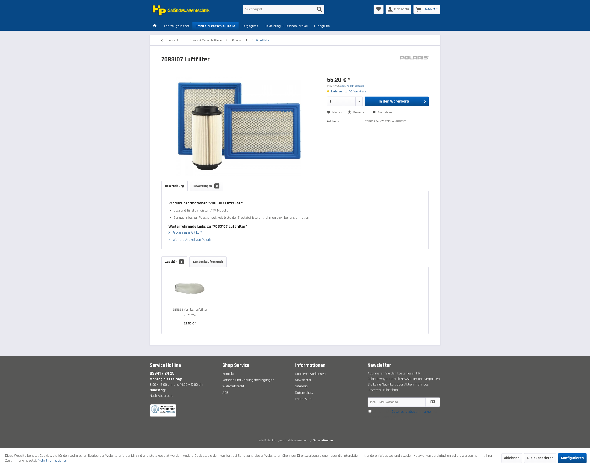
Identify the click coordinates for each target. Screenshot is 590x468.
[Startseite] (155, 26)
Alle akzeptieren (540, 458)
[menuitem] (283, 9)
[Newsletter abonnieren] (432, 402)
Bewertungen (205, 186)
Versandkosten (323, 440)
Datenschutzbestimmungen (412, 411)
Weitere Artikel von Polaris (192, 239)
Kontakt (228, 373)
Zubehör (173, 262)
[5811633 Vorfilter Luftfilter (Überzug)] (190, 289)
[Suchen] (319, 9)
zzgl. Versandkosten (352, 86)
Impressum (303, 399)
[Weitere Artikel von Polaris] (414, 64)
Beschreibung (174, 186)
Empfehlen (384, 112)
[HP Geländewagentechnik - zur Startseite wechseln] (187, 10)
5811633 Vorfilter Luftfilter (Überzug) (190, 312)
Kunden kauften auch (208, 262)
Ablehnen (511, 458)
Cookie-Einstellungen (310, 373)
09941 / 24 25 (162, 373)
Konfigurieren (572, 458)
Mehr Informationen (52, 460)
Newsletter (303, 380)
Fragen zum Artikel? (187, 232)
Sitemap (301, 386)
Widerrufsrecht (233, 386)
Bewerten (359, 112)
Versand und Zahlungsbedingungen (248, 380)
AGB (225, 392)
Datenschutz (304, 392)
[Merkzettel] (379, 9)
